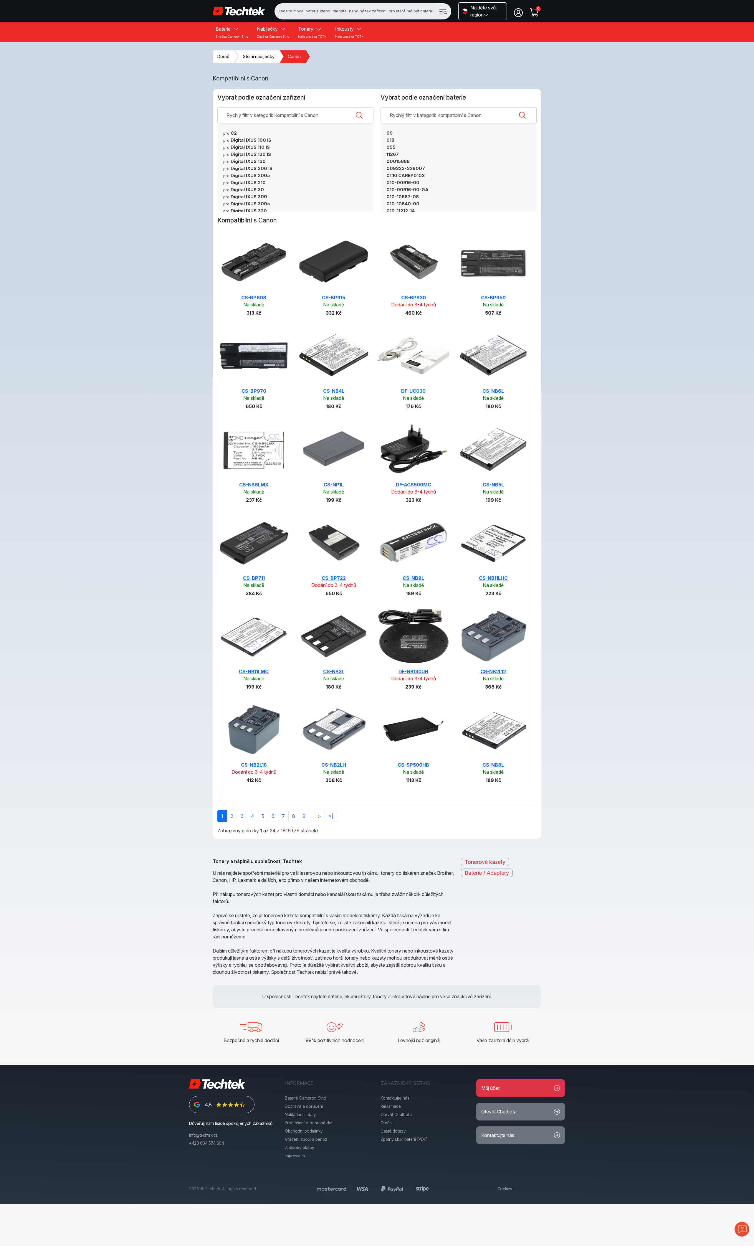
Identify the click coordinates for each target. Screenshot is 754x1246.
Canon (294, 56)
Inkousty (349, 32)
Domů (223, 56)
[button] (482, 11)
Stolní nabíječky (259, 56)
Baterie (232, 32)
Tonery (312, 32)
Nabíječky (273, 32)
